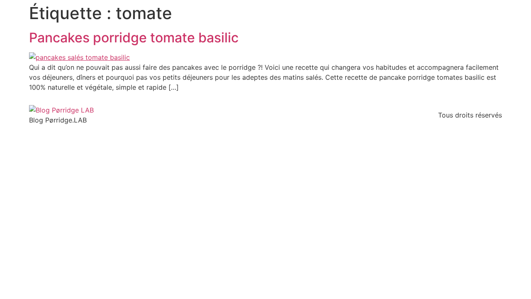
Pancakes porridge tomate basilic (134, 37)
